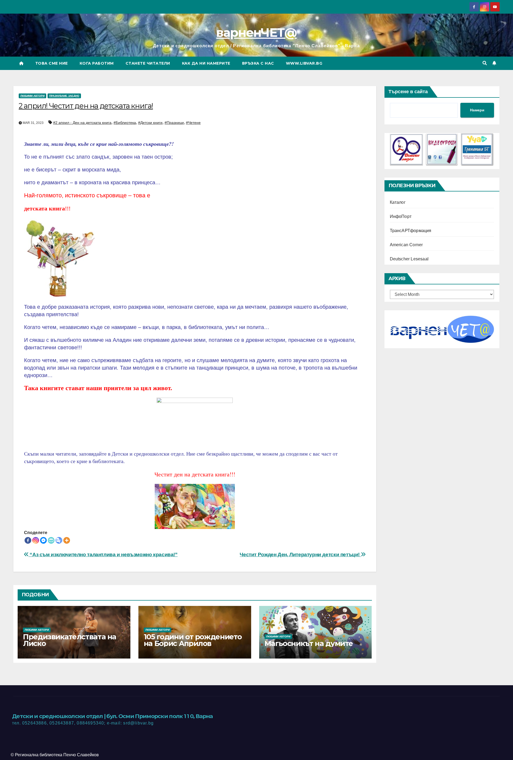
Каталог (398, 202)
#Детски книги (150, 122)
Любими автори (32, 95)
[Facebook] (28, 540)
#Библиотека (125, 122)
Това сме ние (51, 63)
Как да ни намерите (206, 63)
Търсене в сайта (408, 91)
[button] (485, 63)
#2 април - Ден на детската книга (82, 122)
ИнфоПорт (401, 216)
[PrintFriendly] (51, 540)
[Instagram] (35, 540)
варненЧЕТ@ (256, 32)
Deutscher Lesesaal (409, 259)
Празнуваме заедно (64, 95)
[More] (66, 540)
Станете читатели (148, 63)
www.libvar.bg (304, 63)
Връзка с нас (258, 63)
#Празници (174, 122)
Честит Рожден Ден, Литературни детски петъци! (300, 554)
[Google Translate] (59, 540)
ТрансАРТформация (411, 230)
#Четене (193, 122)
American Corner (406, 244)
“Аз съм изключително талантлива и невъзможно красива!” (103, 554)
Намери (477, 110)
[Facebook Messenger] (43, 540)
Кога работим (97, 63)
